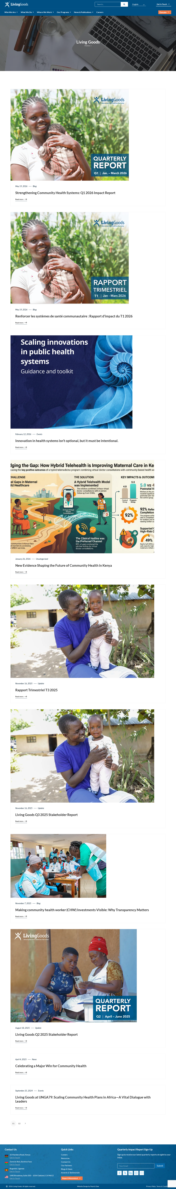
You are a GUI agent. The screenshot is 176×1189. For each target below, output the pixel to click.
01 (13, 1123)
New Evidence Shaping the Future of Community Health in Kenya (63, 565)
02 (19, 1123)
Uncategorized (42, 559)
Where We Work (44, 12)
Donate (163, 12)
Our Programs (63, 12)
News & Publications (82, 12)
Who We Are (10, 12)
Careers (99, 12)
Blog (35, 186)
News (34, 1059)
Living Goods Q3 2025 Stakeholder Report (46, 815)
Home (87, 45)
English (135, 4)
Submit (160, 1165)
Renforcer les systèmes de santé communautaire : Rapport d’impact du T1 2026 (74, 316)
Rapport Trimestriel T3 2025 (36, 690)
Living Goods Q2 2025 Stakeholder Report (46, 1034)
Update (41, 683)
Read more (19, 199)
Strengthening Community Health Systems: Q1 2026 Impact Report (65, 193)
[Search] (124, 4)
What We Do (26, 12)
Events (39, 434)
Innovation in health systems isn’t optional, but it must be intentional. (66, 441)
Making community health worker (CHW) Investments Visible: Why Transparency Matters (82, 910)
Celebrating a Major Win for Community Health (50, 1066)
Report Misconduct (70, 1178)
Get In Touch (162, 4)
